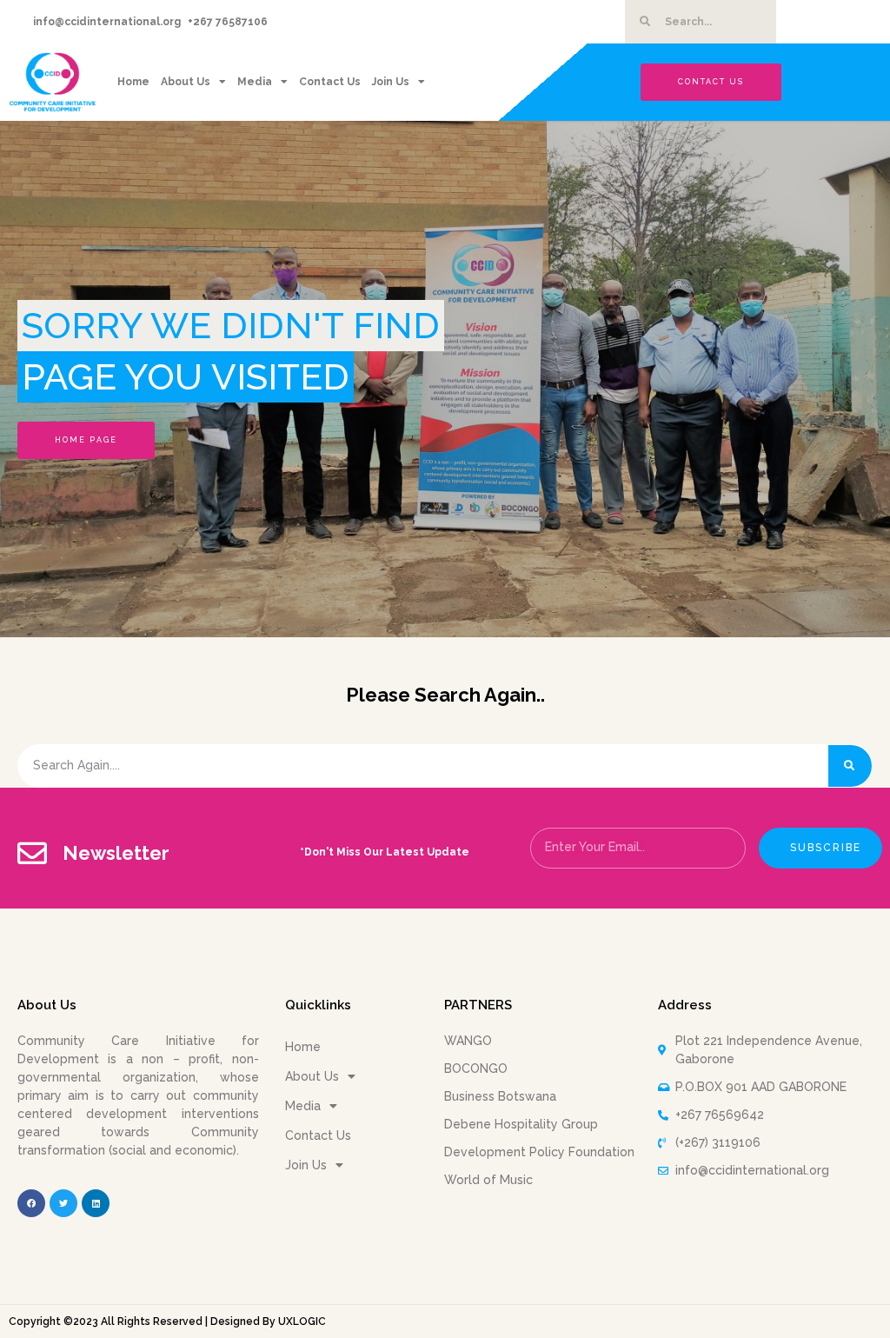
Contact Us (330, 82)
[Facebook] (31, 1203)
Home (133, 82)
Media (254, 82)
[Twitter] (63, 1203)
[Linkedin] (96, 1203)
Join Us (390, 82)
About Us (185, 82)
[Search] (850, 766)
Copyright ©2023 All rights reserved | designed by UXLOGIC (167, 1321)
